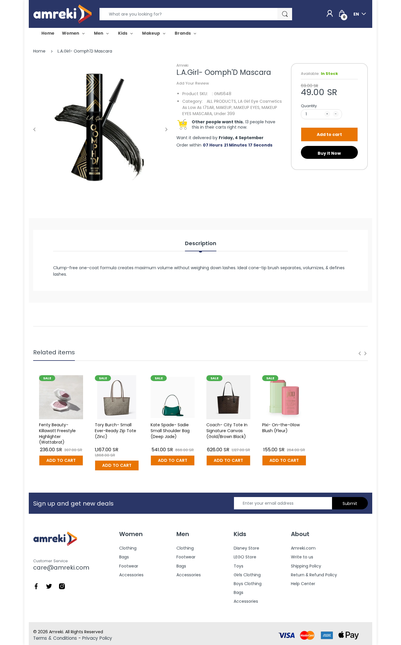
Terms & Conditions (55, 638)
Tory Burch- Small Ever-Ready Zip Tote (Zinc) (115, 430)
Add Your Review (192, 83)
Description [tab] (200, 243)
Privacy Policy (97, 638)
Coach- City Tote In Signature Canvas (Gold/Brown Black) (226, 430)
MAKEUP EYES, (247, 107)
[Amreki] (62, 14)
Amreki (182, 65)
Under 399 (224, 114)
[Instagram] (62, 586)
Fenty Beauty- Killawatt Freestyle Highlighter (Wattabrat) (57, 433)
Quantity (309, 106)
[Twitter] (49, 586)
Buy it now (329, 153)
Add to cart (329, 134)
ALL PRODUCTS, (222, 101)
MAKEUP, (224, 107)
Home (39, 51)
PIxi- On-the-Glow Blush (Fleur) (281, 428)
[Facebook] (36, 586)
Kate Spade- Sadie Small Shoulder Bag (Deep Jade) (170, 430)
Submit (350, 503)
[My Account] (329, 13)
